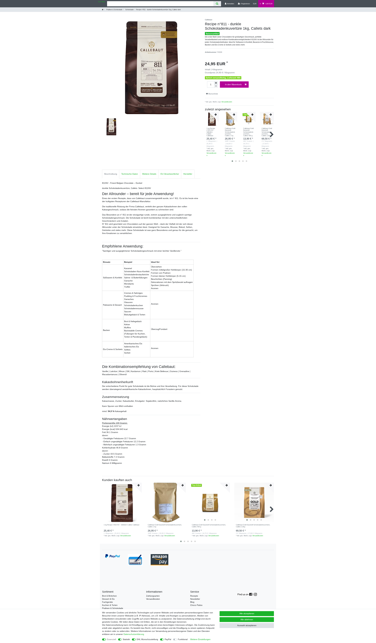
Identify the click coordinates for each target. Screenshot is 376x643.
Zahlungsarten (153, 596)
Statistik (126, 639)
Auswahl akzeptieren (246, 625)
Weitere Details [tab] (149, 174)
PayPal (168, 639)
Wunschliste (213, 94)
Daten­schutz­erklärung (134, 634)
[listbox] (166, 502)
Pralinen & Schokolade (114, 9)
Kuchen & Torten (110, 605)
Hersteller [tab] (187, 174)
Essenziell (111, 639)
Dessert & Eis (108, 599)
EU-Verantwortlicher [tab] (170, 174)
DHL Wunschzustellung (147, 639)
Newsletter (195, 599)
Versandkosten (226, 102)
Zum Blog (101, 1)
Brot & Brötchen (109, 596)
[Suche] (217, 3)
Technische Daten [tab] (129, 174)
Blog (192, 602)
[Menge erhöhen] (216, 83)
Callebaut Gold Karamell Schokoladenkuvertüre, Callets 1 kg (230, 131)
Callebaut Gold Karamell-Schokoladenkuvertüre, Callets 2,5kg (267, 131)
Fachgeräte (107, 602)
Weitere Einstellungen (200, 639)
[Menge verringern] (216, 86)
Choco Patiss (196, 605)
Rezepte (194, 596)
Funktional (183, 639)
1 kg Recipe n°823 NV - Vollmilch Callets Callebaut (211, 131)
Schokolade (129, 9)
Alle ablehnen (246, 619)
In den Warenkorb (233, 84)
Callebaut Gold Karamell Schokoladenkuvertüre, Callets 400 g (248, 131)
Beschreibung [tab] (110, 174)
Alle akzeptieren (246, 613)
